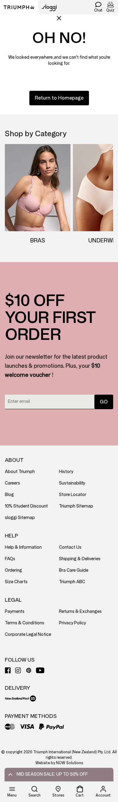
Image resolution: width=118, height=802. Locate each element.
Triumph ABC (72, 582)
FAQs (10, 559)
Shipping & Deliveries (79, 559)
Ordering (13, 570)
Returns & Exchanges (80, 611)
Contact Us (70, 547)
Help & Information (23, 547)
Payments (15, 611)
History (66, 471)
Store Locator (72, 494)
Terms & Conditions (24, 623)
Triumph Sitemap (76, 506)
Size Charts (16, 582)
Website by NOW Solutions (59, 763)
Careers (12, 483)
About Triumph (20, 471)
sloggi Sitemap (20, 517)
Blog (9, 494)
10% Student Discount (26, 506)
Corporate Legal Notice (28, 634)
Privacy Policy (72, 623)
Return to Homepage (59, 97)
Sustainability (72, 483)
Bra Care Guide (73, 570)
